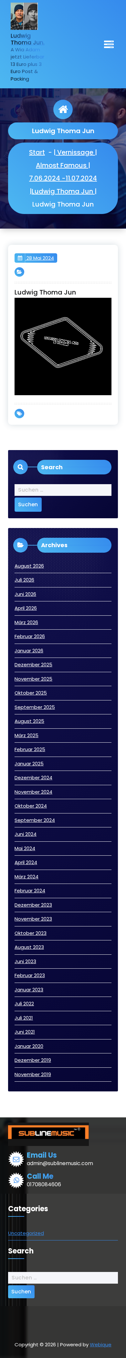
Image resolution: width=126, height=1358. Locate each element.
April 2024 (26, 862)
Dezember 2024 (33, 777)
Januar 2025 (29, 763)
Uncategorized (26, 1233)
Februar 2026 (30, 636)
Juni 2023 (25, 961)
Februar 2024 (30, 890)
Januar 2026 (29, 650)
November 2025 (33, 678)
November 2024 (33, 791)
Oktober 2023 (31, 933)
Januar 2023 (29, 989)
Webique (100, 1344)
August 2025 (29, 721)
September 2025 (35, 707)
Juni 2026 (25, 594)
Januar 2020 (29, 1046)
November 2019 (33, 1074)
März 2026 (26, 622)
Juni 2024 (26, 834)
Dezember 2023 (33, 904)
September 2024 (35, 820)
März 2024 (26, 876)
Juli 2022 (24, 1003)
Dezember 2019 (33, 1060)
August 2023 (29, 947)
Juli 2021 (24, 1017)
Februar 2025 (30, 749)
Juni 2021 (25, 1031)
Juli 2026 (24, 579)
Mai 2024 (25, 848)
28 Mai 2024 (39, 258)
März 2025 (26, 735)
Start (37, 152)
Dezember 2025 (33, 664)
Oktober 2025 (31, 692)
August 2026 (29, 565)
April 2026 (26, 608)
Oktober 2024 (31, 805)
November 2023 (33, 918)
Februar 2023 (30, 975)
